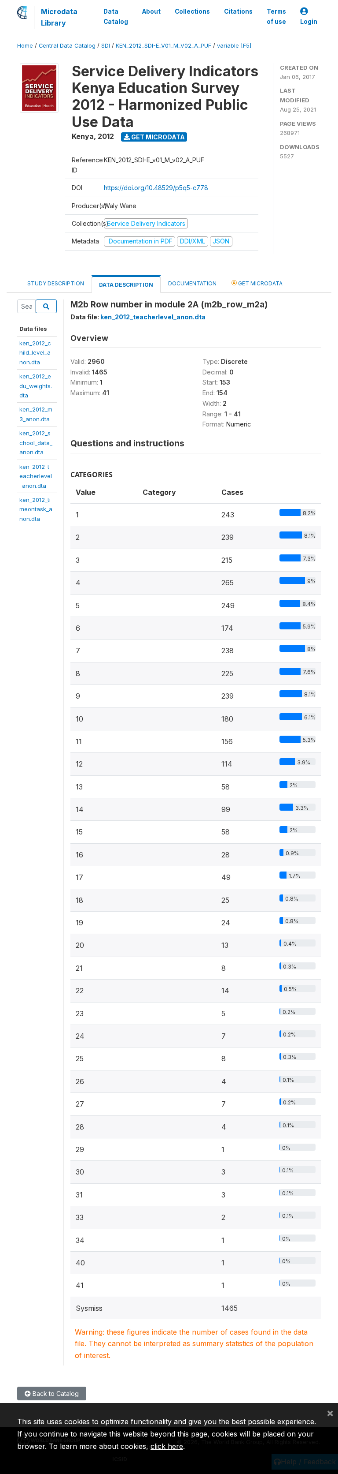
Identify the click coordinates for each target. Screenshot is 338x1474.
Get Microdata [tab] (260, 283)
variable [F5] (234, 45)
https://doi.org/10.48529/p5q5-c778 (156, 187)
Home (25, 45)
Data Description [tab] (126, 284)
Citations (238, 11)
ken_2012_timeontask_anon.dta (35, 509)
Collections (192, 11)
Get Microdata (157, 137)
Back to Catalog (55, 1393)
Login (308, 21)
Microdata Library (59, 17)
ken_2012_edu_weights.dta (35, 386)
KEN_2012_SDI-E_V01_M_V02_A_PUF (163, 45)
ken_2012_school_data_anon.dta (35, 443)
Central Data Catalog (67, 45)
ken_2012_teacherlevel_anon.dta (35, 476)
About (151, 11)
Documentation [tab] (192, 283)
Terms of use (276, 16)
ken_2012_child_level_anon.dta (35, 353)
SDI (105, 45)
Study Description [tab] (55, 283)
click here (167, 1446)
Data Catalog (115, 16)
